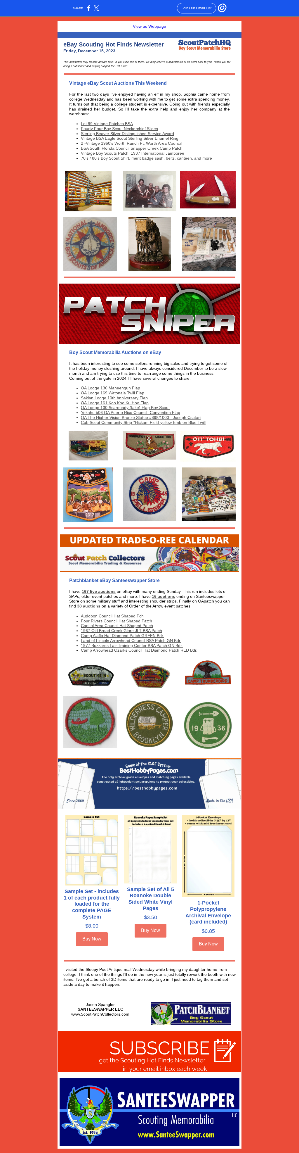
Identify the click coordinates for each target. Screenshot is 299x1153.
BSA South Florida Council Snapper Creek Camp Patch (131, 148)
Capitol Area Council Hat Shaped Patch (117, 625)
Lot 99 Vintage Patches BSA (107, 123)
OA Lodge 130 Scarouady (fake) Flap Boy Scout (125, 407)
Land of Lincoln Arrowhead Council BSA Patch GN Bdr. (131, 640)
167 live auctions (99, 591)
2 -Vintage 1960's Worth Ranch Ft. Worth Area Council (131, 143)
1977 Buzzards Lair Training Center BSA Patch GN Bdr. (132, 645)
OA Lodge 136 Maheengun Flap (110, 388)
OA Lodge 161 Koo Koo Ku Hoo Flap (115, 403)
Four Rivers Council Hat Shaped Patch (116, 621)
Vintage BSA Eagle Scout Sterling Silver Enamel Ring (129, 138)
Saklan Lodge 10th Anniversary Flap (114, 398)
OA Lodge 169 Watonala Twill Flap (112, 393)
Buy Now (91, 938)
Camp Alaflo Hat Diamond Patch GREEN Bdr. (122, 635)
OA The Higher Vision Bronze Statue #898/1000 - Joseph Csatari (141, 417)
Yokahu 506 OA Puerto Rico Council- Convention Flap (130, 412)
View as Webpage (149, 26)
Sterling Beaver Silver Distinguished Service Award (127, 133)
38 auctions (88, 606)
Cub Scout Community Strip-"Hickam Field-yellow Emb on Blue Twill (143, 422)
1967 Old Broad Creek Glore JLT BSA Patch (121, 630)
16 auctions (163, 596)
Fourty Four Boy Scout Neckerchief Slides (119, 128)
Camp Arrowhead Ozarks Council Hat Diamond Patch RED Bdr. (139, 650)
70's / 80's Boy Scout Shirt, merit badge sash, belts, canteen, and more (146, 158)
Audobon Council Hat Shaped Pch (112, 616)
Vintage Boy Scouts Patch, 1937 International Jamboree (132, 153)
